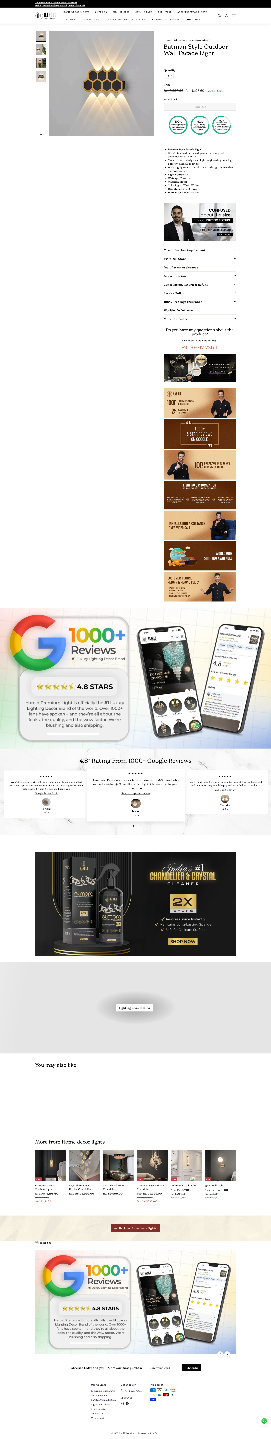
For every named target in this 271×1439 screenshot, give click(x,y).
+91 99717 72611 (200, 347)
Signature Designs (101, 1404)
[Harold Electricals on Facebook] (127, 1403)
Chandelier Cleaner (166, 19)
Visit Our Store (175, 259)
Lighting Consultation (134, 1008)
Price (167, 84)
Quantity (170, 70)
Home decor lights (198, 39)
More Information (177, 319)
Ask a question (175, 276)
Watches (69, 19)
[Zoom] (101, 83)
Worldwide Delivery (178, 310)
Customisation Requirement (184, 250)
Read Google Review (225, 789)
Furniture (165, 12)
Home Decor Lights (76, 12)
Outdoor (101, 12)
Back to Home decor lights (137, 1228)
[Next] (41, 133)
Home (167, 39)
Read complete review (135, 793)
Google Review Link (46, 793)
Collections (179, 39)
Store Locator (195, 19)
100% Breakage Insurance (183, 302)
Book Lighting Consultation (127, 19)
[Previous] (220, 1354)
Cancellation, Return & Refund (186, 284)
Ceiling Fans (143, 12)
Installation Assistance (181, 267)
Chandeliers (121, 12)
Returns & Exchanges (103, 1390)
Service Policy (174, 293)
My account (97, 1417)
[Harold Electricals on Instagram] (122, 1403)
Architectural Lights (192, 12)
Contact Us (97, 1413)
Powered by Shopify (147, 1433)
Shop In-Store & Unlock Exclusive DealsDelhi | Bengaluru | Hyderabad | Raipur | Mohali (60, 4)
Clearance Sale (91, 19)
